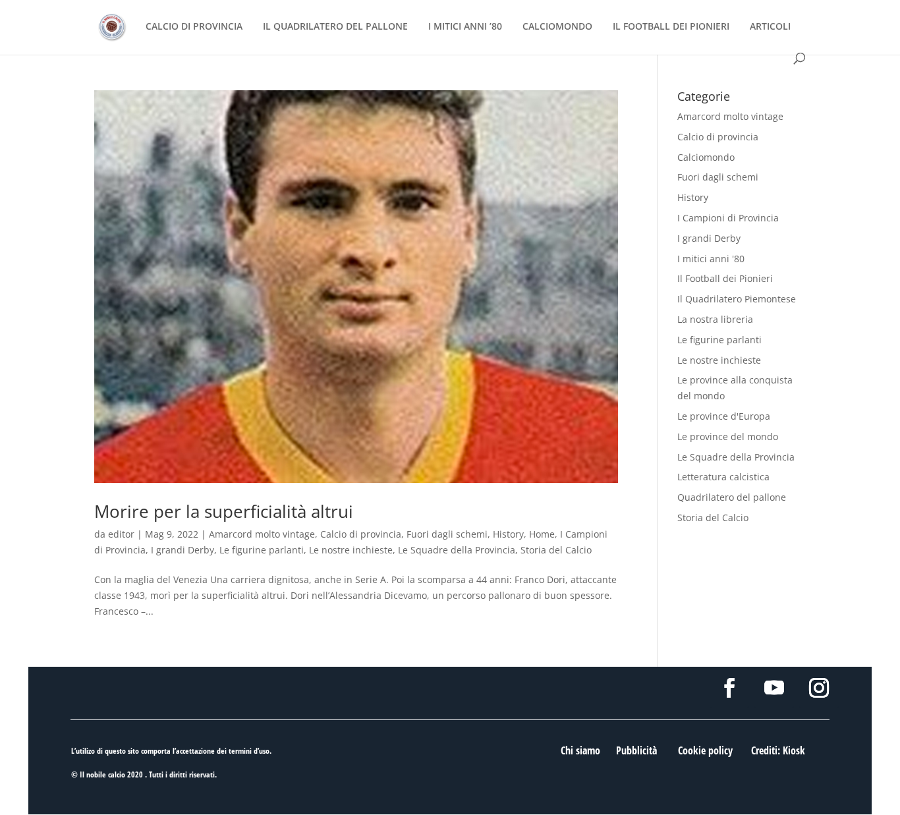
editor (121, 534)
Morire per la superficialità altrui (223, 511)
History (508, 534)
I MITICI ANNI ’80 (465, 27)
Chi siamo (580, 750)
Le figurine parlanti (261, 550)
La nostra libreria (715, 319)
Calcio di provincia (360, 534)
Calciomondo (706, 157)
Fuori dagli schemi (447, 534)
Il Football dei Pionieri (725, 278)
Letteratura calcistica (723, 476)
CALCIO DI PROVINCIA (194, 27)
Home (542, 534)
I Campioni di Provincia (728, 217)
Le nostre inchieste (351, 550)
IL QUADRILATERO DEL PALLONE (335, 27)
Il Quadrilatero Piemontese (736, 299)
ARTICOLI (770, 27)
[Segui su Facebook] (729, 688)
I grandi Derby (182, 550)
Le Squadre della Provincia (456, 550)
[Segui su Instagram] (819, 688)
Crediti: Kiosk (778, 750)
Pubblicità (636, 750)
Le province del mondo (727, 436)
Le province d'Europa (723, 416)
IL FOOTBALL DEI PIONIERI (671, 27)
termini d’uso (249, 750)
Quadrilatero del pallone (731, 497)
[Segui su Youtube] (774, 688)
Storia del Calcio (556, 550)
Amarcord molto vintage (262, 534)
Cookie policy (705, 750)
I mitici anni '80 (711, 258)
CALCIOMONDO (557, 27)
